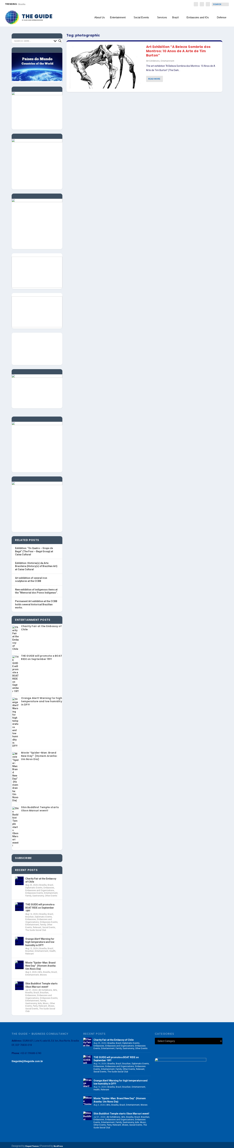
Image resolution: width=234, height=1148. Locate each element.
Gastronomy (38, 896)
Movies (43, 975)
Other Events (51, 896)
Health (52, 951)
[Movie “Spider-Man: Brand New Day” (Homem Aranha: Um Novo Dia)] (19, 965)
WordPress (58, 1146)
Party (35, 1006)
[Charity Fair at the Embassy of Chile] (19, 881)
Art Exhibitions (153, 61)
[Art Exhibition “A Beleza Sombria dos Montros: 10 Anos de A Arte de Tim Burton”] (106, 66)
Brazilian (29, 917)
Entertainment (118, 17)
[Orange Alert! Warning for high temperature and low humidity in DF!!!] (19, 941)
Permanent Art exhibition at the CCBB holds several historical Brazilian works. (36, 604)
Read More (154, 79)
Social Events (141, 17)
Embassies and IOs (198, 17)
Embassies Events (34, 893)
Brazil (175, 17)
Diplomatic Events (33, 887)
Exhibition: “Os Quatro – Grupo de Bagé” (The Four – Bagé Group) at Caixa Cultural (34, 551)
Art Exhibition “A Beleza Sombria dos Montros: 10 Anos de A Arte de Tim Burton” (178, 51)
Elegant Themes (32, 1146)
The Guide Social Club (35, 930)
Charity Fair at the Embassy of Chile (41, 627)
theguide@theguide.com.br (27, 1061)
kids (40, 1003)
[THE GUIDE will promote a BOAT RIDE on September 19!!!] (19, 906)
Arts (40, 972)
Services (162, 17)
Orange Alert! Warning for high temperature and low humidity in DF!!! (41, 701)
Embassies (49, 887)
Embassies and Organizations (39, 890)
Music (46, 1003)
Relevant (37, 927)
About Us (99, 17)
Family (28, 896)
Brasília (43, 885)
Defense (221, 17)
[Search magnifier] (60, 41)
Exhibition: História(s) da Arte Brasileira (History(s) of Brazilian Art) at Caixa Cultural (36, 566)
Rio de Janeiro (25, 4)
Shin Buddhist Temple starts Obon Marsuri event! (40, 809)
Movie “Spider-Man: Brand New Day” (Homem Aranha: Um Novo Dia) (39, 756)
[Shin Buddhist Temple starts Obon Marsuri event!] (19, 985)
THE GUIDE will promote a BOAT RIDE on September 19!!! (41, 657)
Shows (51, 1006)
